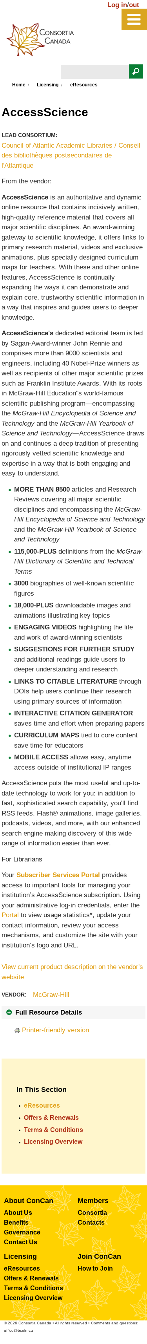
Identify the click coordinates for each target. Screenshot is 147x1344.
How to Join (95, 1268)
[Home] (44, 41)
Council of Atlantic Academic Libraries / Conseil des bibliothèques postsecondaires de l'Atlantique (71, 155)
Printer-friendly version (55, 1030)
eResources (42, 1105)
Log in (117, 5)
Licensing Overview (53, 1141)
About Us (18, 1212)
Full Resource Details (48, 1012)
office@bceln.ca (18, 1330)
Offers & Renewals (51, 1117)
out (134, 5)
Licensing (47, 85)
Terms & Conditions (53, 1129)
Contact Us (20, 1242)
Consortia (92, 1212)
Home (18, 85)
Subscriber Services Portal (58, 875)
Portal (10, 915)
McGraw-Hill (51, 994)
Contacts (91, 1222)
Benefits (16, 1222)
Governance (22, 1232)
